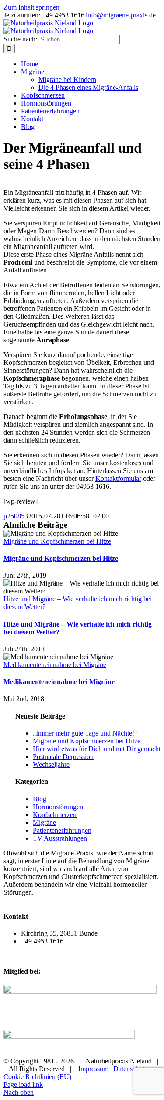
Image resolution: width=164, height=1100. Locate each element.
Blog (39, 799)
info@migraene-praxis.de (121, 15)
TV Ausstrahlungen (60, 838)
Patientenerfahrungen (62, 830)
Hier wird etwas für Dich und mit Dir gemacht (97, 749)
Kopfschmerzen (55, 814)
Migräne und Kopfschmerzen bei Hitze (57, 541)
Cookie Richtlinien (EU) (37, 1076)
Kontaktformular (118, 478)
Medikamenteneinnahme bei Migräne (54, 664)
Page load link (23, 1084)
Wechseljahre (51, 764)
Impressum (93, 1069)
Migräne (44, 822)
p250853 (15, 516)
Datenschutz (130, 1069)
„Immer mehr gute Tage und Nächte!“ (85, 733)
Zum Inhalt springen (31, 7)
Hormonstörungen (58, 807)
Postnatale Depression (63, 756)
